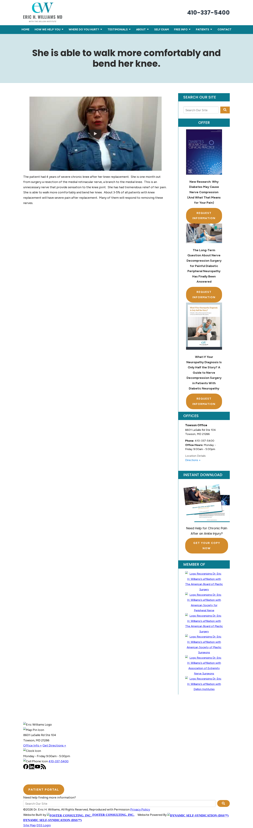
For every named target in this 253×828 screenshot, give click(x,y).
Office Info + (32, 745)
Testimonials (118, 29)
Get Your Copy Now (206, 545)
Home (25, 29)
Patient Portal (43, 789)
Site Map (29, 825)
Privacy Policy (140, 809)
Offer (204, 122)
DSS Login (43, 825)
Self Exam (161, 29)
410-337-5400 (208, 12)
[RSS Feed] (43, 768)
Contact (224, 29)
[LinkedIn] (32, 768)
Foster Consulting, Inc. (113, 815)
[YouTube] (38, 768)
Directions (191, 460)
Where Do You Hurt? (84, 29)
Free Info (181, 29)
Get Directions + (54, 745)
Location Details (195, 455)
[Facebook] (26, 768)
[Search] (225, 110)
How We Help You (47, 29)
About (141, 29)
